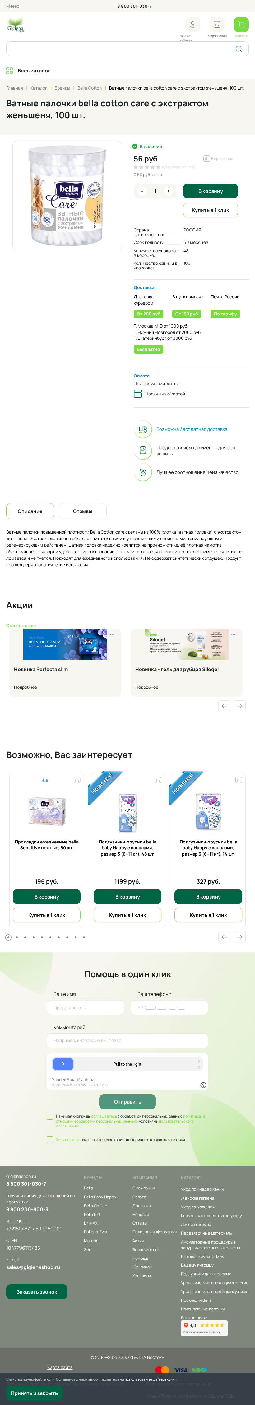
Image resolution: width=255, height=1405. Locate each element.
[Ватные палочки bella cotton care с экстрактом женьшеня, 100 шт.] (67, 195)
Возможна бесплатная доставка (191, 429)
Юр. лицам (142, 1267)
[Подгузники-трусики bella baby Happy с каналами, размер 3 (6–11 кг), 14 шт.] (208, 810)
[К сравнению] (217, 24)
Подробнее (25, 687)
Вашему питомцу (197, 1265)
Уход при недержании (202, 1189)
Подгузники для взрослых (206, 1274)
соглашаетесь (104, 1116)
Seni (88, 1249)
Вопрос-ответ (146, 1249)
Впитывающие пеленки (203, 1309)
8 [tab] (67, 937)
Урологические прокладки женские (214, 1283)
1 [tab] (8, 937)
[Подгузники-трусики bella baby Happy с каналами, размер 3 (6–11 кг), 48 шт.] (127, 810)
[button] (192, 24)
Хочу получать (68, 1139)
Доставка (144, 287)
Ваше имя (64, 994)
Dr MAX (91, 1223)
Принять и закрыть (34, 1393)
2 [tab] (17, 937)
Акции (138, 1241)
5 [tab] (42, 937)
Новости (140, 1214)
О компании (143, 1188)
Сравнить (77, 778)
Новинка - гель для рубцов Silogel (177, 669)
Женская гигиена (197, 1198)
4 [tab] (33, 937)
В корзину (210, 191)
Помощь (140, 1258)
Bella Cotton (95, 1205)
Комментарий (69, 1027)
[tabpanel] (46, 850)
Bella (88, 1188)
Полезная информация (154, 1232)
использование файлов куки (149, 1379)
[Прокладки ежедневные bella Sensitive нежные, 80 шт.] (46, 811)
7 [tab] (59, 937)
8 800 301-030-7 (134, 6)
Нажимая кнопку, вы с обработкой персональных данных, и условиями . (130, 1121)
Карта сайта (60, 1367)
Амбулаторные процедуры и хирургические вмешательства (211, 1244)
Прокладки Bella (196, 1300)
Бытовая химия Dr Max (202, 1256)
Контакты (141, 1275)
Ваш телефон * (154, 994)
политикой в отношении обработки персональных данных (130, 1118)
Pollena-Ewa (95, 1232)
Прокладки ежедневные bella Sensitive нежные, (47, 845)
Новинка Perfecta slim (41, 669)
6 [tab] (50, 937)
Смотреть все (21, 625)
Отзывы (139, 1223)
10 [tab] (84, 937)
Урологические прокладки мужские (214, 1291)
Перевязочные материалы (207, 1233)
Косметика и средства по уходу (211, 1215)
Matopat (92, 1241)
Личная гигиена (196, 1224)
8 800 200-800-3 (27, 1209)
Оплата (142, 376)
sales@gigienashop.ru (33, 1267)
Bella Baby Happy (100, 1197)
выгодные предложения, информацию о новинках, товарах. (121, 1139)
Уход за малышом (198, 1207)
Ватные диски (194, 1317)
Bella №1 (92, 1214)
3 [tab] (25, 937)
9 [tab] (75, 937)
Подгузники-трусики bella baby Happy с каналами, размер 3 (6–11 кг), (127, 848)
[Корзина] (241, 24)
